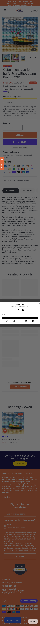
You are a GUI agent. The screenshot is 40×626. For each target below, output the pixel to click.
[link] (7, 321)
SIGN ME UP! (20, 318)
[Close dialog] (39, 303)
